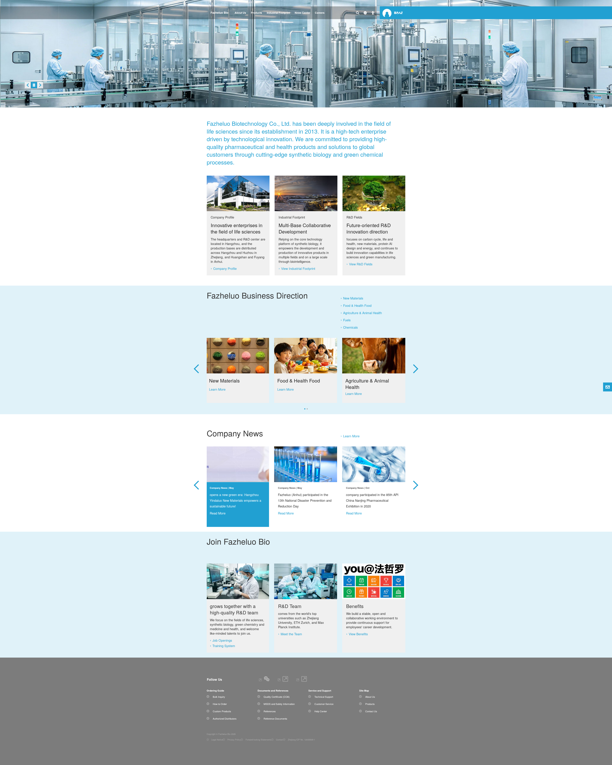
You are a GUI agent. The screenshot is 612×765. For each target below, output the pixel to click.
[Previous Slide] (28, 85)
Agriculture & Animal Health (362, 313)
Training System (223, 646)
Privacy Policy (234, 739)
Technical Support (323, 696)
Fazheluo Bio (219, 13)
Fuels (347, 320)
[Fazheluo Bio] (392, 12)
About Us (370, 696)
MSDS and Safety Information (279, 704)
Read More (218, 513)
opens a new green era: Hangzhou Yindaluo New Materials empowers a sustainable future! (235, 500)
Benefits (355, 606)
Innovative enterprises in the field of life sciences (236, 228)
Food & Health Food (357, 305)
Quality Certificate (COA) (277, 696)
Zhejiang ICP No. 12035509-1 (301, 739)
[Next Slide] (40, 85)
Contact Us (371, 711)
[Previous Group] (196, 365)
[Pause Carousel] (34, 85)
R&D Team (289, 606)
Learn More (351, 436)
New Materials (353, 298)
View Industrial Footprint (298, 268)
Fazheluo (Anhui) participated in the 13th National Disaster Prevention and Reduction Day (305, 500)
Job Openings (222, 640)
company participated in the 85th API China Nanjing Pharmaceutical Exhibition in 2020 (372, 500)
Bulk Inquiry (219, 696)
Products (370, 704)
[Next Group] (416, 365)
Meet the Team (291, 634)
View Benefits (358, 634)
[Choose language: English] (365, 12)
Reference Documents (275, 718)
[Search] (357, 12)
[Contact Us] (373, 12)
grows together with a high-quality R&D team (234, 609)
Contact (279, 739)
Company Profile (225, 268)
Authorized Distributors (225, 718)
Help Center (320, 711)
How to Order (220, 704)
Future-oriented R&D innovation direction (368, 228)
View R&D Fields (360, 264)
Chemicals (350, 327)
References (270, 711)
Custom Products (222, 711)
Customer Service (323, 704)
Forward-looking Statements (258, 739)
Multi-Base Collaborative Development (305, 228)
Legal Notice (217, 739)
